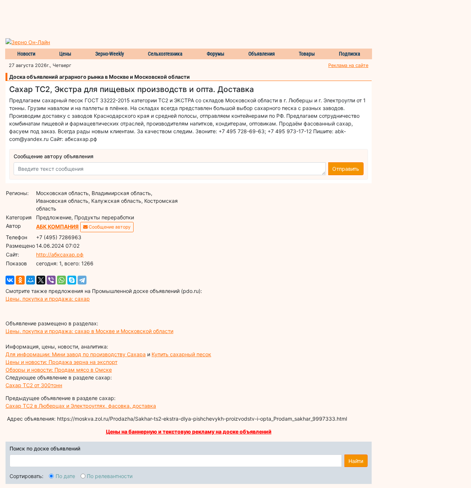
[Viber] (51, 280)
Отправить (345, 169)
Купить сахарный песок (181, 354)
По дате (65, 476)
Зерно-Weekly (109, 54)
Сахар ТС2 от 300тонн (34, 385)
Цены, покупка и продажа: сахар (48, 299)
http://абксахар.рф (60, 254)
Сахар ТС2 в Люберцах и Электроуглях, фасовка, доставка (81, 406)
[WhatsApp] (61, 280)
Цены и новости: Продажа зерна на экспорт (61, 362)
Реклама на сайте (348, 65)
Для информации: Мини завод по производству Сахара (76, 354)
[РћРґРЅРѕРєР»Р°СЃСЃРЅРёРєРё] (20, 280)
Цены (65, 54)
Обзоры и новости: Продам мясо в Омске (59, 370)
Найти (355, 461)
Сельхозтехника (165, 54)
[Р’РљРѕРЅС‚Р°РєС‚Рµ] (10, 280)
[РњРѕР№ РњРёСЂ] (30, 280)
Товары (307, 54)
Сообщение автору (109, 227)
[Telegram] (82, 280)
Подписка (349, 54)
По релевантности (109, 476)
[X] (40, 280)
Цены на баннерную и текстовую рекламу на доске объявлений (189, 431)
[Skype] (71, 280)
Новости (26, 54)
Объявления (261, 54)
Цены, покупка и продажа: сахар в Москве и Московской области (89, 331)
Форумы (215, 54)
